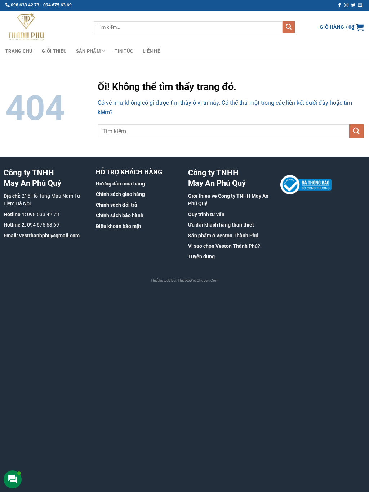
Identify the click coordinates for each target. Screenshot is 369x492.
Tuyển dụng (201, 256)
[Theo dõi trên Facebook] (339, 5)
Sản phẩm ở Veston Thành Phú (223, 235)
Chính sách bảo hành (119, 215)
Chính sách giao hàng (120, 194)
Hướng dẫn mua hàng (120, 184)
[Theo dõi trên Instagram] (346, 5)
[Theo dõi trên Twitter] (353, 5)
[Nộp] (289, 27)
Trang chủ (18, 51)
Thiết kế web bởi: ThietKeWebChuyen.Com (184, 280)
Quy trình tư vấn (206, 214)
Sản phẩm (88, 51)
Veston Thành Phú (236, 246)
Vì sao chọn (201, 246)
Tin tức (124, 51)
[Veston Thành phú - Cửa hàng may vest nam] (44, 27)
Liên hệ (151, 51)
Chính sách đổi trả (116, 205)
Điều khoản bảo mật (118, 226)
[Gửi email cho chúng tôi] (360, 5)
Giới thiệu (54, 51)
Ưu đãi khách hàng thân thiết (221, 225)
